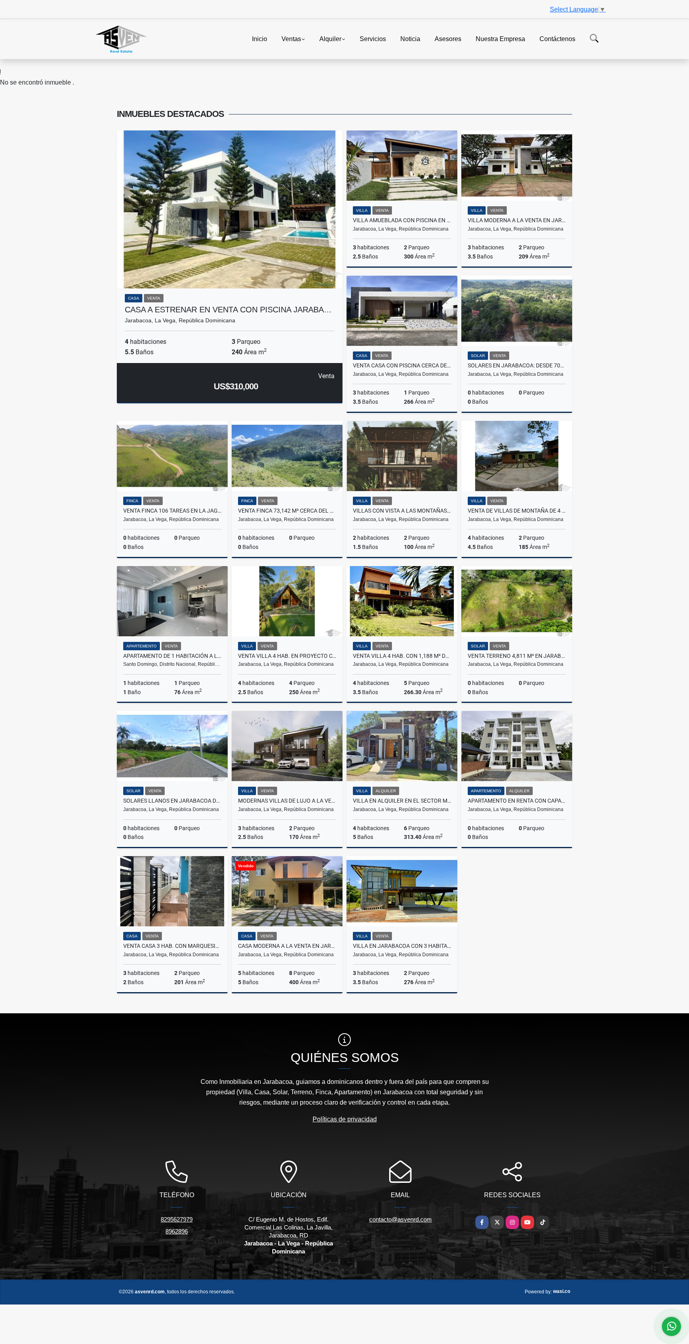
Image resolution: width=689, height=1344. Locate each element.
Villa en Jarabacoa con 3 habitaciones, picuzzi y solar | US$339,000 (402, 946)
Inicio (259, 38)
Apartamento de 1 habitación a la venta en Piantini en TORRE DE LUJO (172, 656)
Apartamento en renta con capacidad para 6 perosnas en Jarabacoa (517, 800)
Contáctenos (557, 38)
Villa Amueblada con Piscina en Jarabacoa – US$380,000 (402, 220)
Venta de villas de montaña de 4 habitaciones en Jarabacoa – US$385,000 (517, 510)
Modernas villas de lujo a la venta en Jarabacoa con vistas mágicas (287, 800)
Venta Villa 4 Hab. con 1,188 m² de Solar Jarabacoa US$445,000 (402, 656)
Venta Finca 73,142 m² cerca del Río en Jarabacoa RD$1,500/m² (287, 510)
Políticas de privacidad (345, 1119)
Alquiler (330, 38)
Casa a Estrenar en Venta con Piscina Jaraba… (228, 309)
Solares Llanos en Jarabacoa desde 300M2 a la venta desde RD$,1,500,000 (172, 800)
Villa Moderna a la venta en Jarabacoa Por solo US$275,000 (517, 220)
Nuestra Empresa (500, 38)
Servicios (373, 38)
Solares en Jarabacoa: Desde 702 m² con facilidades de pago (517, 365)
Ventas (291, 38)
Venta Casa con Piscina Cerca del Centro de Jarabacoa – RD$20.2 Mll (402, 365)
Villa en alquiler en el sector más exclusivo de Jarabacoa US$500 (402, 800)
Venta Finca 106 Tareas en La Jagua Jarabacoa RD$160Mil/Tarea (172, 510)
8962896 (176, 1231)
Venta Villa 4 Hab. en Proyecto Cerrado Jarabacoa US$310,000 (287, 656)
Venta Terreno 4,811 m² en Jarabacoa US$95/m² (517, 656)
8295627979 (177, 1219)
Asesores (448, 38)
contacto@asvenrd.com (400, 1219)
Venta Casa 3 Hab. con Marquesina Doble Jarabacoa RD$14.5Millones (172, 946)
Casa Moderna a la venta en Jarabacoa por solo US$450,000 (287, 946)
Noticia (410, 38)
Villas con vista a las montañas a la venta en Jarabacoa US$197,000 (402, 510)
